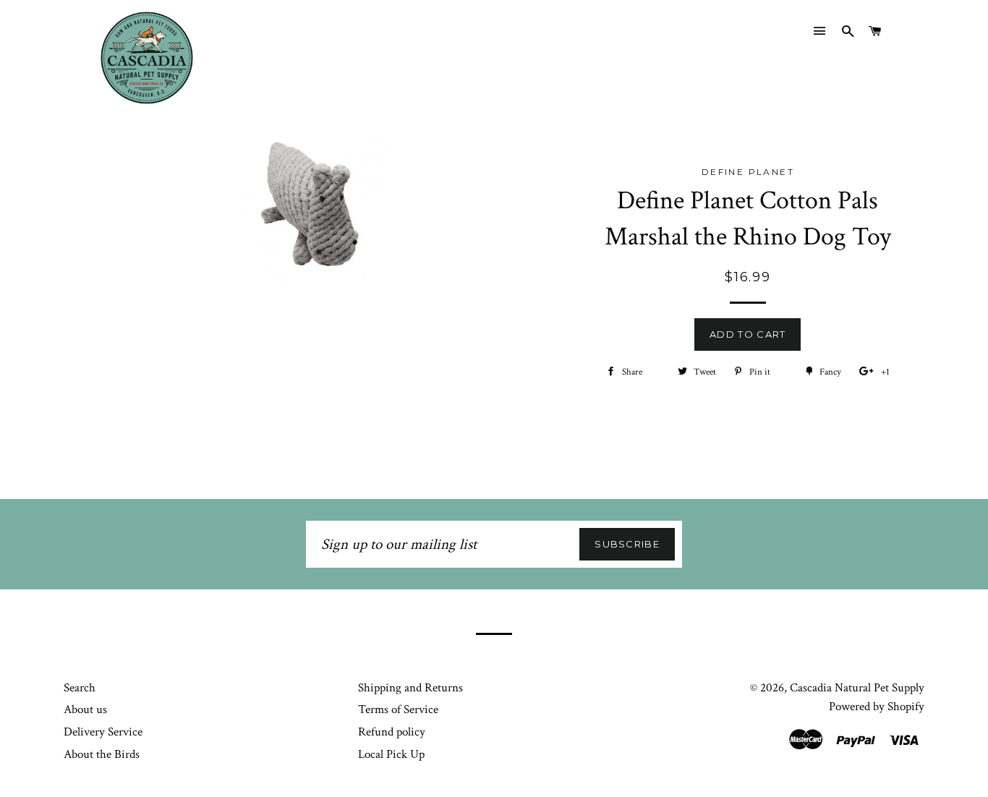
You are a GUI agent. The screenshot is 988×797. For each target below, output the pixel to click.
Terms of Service (398, 709)
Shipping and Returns (410, 688)
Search (79, 688)
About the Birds (102, 754)
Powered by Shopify (876, 707)
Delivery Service (103, 732)
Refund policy (391, 732)
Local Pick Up (391, 754)
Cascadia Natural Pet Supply (857, 688)
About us (85, 709)
